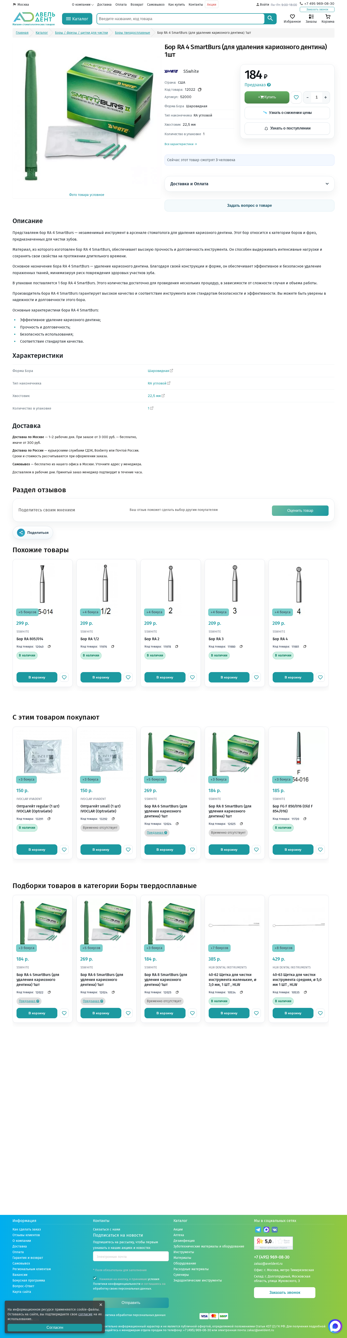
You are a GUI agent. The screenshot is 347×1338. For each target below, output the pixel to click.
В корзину (37, 677)
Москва (23, 5)
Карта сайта (22, 1292)
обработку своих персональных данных (122, 1288)
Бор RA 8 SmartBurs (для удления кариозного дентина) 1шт (230, 811)
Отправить (131, 1303)
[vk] (275, 1230)
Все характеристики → (181, 144)
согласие (85, 1314)
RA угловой (157, 383)
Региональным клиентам (32, 1269)
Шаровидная (158, 371)
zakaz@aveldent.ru (268, 1264)
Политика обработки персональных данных (133, 1315)
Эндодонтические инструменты (198, 1280)
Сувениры (181, 1275)
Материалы (182, 1258)
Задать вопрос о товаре (249, 205)
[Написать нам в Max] (335, 1326)
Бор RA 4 (280, 639)
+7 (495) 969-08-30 (271, 1257)
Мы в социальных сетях (275, 1220)
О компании (81, 5)
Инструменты (184, 1252)
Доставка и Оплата (189, 183)
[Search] (270, 18)
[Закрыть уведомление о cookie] (101, 1305)
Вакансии (20, 1275)
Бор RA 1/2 (89, 639)
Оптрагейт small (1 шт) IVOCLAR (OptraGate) (100, 808)
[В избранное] (296, 97)
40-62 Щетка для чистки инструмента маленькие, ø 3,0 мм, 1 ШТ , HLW (232, 979)
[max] (266, 1230)
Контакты (196, 5)
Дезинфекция (184, 1241)
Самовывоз (156, 5)
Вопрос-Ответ (23, 1286)
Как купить (176, 5)
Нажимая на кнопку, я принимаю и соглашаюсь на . (129, 1283)
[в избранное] (64, 677)
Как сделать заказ (27, 1229)
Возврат (137, 5)
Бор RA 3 (216, 639)
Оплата (121, 5)
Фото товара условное (86, 195)
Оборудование (185, 1263)
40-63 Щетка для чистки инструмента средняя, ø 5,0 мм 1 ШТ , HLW (297, 979)
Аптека (179, 1235)
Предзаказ (256, 84)
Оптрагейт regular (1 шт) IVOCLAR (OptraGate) (38, 808)
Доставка (104, 5)
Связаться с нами (106, 1229)
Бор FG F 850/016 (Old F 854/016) (293, 808)
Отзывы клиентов (26, 1235)
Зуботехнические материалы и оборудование (209, 1246)
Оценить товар (300, 511)
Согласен (55, 1327)
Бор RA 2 (151, 639)
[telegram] (258, 1230)
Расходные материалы (191, 1269)
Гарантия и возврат (28, 1258)
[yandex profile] (294, 1243)
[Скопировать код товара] (200, 89)
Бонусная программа (29, 1280)
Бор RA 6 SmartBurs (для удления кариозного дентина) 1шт (165, 811)
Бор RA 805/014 (30, 639)
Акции (211, 5)
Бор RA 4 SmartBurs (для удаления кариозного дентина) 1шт (38, 979)
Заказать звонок (317, 9)
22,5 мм (154, 396)
